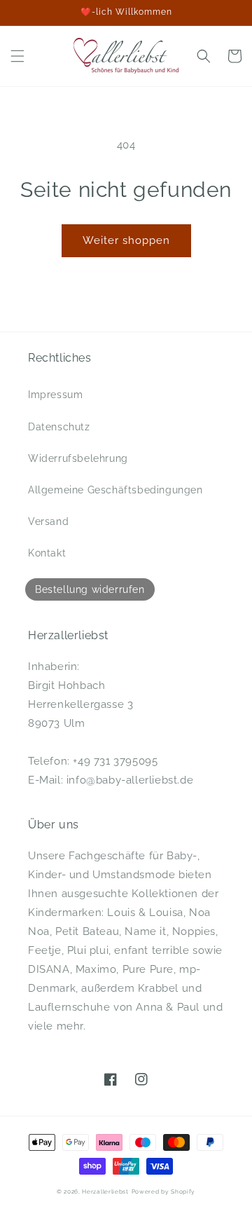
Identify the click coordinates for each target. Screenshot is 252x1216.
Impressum (55, 394)
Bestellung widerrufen (90, 589)
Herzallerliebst (105, 1191)
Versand (48, 521)
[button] (17, 56)
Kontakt (47, 553)
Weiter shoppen (126, 240)
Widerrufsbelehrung (78, 458)
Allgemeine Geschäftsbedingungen (115, 490)
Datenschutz (59, 426)
